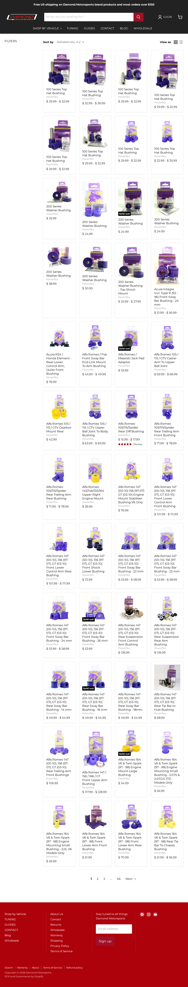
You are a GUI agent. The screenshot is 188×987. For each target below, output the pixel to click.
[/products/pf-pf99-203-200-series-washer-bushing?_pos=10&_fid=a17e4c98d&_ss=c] (95, 199)
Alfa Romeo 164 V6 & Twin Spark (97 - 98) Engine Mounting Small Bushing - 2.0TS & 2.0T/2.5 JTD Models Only (167, 771)
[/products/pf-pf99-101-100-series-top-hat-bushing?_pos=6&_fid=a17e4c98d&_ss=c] (95, 133)
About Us (56, 914)
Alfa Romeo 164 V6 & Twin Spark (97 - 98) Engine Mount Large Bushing (130, 767)
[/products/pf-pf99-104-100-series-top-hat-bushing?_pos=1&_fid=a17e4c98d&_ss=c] (59, 69)
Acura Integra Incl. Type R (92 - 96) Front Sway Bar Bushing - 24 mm (166, 296)
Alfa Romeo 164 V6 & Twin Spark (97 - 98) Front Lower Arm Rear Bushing (130, 841)
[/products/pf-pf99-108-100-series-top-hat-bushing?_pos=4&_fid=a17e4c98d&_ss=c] (167, 72)
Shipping (56, 940)
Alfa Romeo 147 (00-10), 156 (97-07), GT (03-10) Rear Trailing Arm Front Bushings (58, 767)
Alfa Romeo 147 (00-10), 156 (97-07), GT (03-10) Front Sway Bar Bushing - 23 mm (167, 563)
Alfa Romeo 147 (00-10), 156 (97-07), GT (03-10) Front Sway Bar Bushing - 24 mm (59, 632)
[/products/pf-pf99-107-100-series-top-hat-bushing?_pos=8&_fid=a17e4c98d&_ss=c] (167, 132)
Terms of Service (52, 967)
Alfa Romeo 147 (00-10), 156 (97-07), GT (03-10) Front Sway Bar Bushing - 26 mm (95, 632)
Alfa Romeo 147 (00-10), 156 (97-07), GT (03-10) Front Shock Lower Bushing (93, 563)
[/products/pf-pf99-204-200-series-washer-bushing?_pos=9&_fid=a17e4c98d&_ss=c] (59, 192)
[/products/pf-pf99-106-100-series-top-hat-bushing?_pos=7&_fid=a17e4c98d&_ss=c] (131, 132)
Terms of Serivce (61, 951)
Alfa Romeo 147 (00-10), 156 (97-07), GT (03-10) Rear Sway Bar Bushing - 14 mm (58, 702)
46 (119, 879)
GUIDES (89, 28)
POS (7, 976)
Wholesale (143, 28)
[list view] (180, 42)
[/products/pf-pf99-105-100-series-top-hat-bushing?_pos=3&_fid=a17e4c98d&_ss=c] (131, 69)
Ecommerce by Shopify (29, 976)
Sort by (48, 42)
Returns (55, 924)
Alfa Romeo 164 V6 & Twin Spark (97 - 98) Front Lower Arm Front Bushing (94, 841)
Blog (124, 28)
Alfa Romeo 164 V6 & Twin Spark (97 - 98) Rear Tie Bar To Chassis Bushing (166, 841)
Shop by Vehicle (46, 28)
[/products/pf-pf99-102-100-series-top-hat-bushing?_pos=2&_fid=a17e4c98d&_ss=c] (95, 70)
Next (129, 879)
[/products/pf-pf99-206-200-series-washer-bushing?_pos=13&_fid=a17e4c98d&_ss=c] (59, 257)
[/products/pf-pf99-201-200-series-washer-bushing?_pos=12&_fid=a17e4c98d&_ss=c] (167, 198)
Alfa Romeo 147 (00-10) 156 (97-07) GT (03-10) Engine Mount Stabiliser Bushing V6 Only (131, 494)
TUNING (72, 28)
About (35, 967)
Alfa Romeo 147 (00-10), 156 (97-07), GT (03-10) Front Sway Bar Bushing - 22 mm (131, 563)
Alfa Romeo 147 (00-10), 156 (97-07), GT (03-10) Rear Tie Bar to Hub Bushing (165, 702)
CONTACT (107, 28)
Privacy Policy (59, 946)
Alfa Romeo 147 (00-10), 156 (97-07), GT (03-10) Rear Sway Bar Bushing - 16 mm (94, 702)
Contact (55, 919)
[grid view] (175, 42)
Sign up (105, 941)
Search (9, 967)
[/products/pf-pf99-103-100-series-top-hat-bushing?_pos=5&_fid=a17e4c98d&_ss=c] (59, 136)
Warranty (56, 935)
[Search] (138, 17)
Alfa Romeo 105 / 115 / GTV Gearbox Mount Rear (58, 427)
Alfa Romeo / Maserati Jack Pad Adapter (131, 358)
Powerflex (52, 96)
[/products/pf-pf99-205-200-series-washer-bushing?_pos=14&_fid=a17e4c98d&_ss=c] (95, 259)
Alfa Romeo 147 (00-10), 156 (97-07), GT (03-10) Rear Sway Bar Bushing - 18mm (130, 702)
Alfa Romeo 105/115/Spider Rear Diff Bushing (131, 427)
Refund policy (74, 967)
